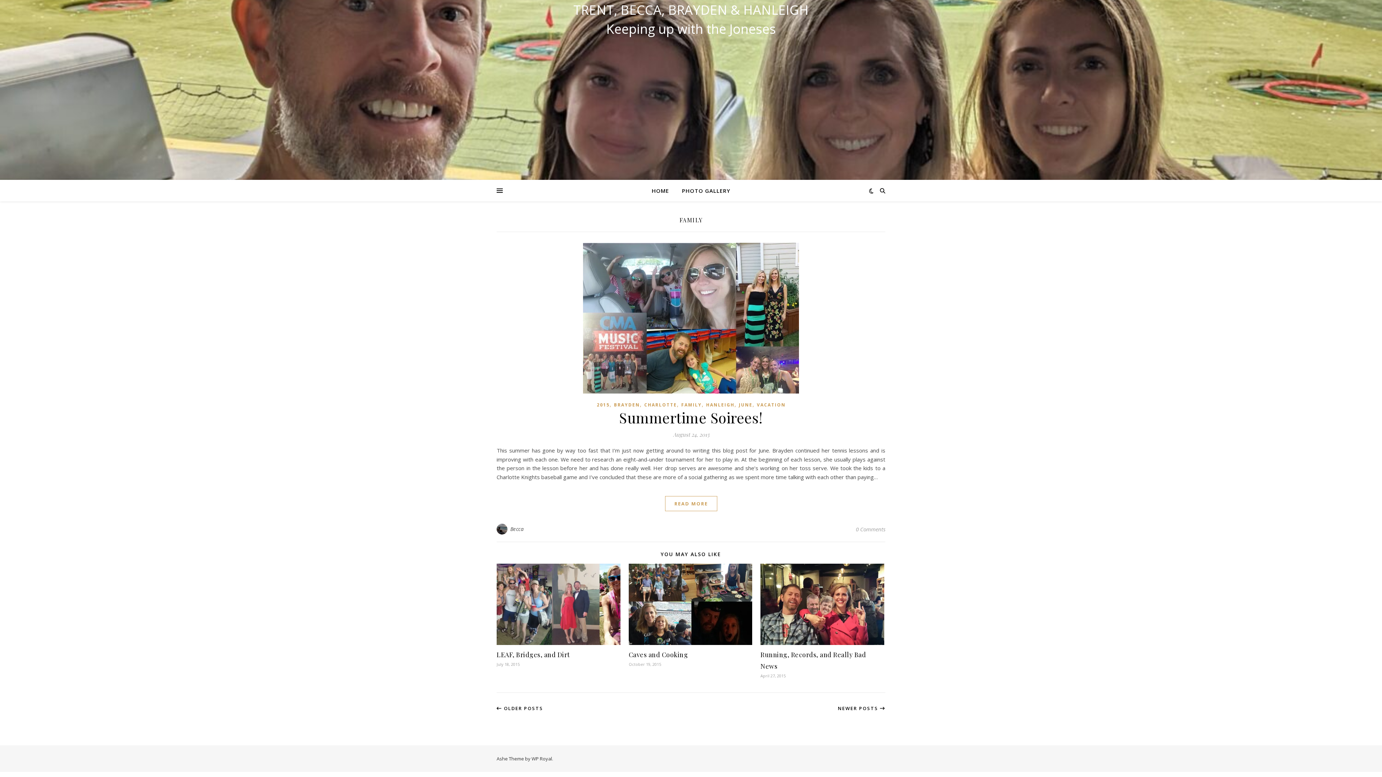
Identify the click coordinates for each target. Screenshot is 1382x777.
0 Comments (870, 529)
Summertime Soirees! (691, 417)
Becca (517, 529)
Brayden (627, 405)
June (746, 405)
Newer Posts (859, 708)
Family (691, 405)
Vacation (771, 405)
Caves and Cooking (658, 654)
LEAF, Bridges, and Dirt (533, 654)
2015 (603, 405)
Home (660, 190)
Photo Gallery (706, 190)
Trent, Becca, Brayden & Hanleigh (691, 10)
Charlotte (660, 405)
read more (691, 503)
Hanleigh (720, 405)
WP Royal (542, 758)
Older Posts (522, 708)
